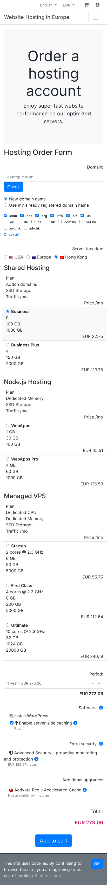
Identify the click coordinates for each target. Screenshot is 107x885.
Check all (11, 234)
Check (13, 186)
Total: (96, 811)
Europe (43, 257)
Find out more (49, 875)
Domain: (95, 167)
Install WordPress (31, 715)
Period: (96, 674)
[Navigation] (95, 17)
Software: (89, 707)
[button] (86, 5)
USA (18, 257)
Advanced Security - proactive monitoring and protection (50, 756)
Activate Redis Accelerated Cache (48, 789)
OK (97, 863)
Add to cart (53, 841)
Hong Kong (75, 257)
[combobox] (53, 684)
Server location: (87, 248)
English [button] (47, 5)
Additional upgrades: (82, 779)
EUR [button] (67, 5)
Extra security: (84, 743)
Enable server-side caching (46, 723)
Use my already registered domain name (48, 205)
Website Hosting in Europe (36, 17)
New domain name (27, 198)
